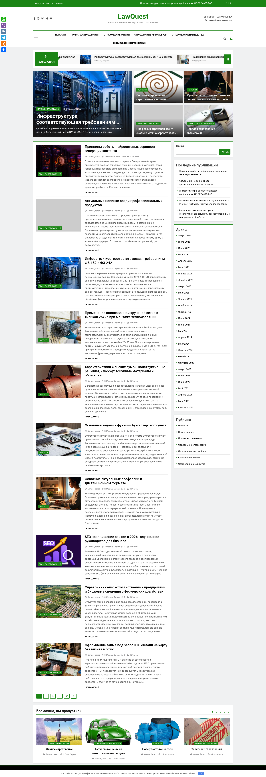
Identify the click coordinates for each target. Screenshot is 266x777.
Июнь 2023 (184, 382)
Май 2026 (183, 254)
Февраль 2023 (185, 407)
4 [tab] (224, 712)
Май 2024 (183, 331)
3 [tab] (220, 712)
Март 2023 (183, 401)
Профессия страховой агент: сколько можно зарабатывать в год (157, 133)
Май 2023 (183, 388)
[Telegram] (4, 37)
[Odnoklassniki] (4, 44)
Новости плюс (186, 432)
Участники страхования (206, 749)
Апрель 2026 (185, 261)
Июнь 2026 (184, 248)
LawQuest (133, 16)
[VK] (4, 31)
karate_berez (93, 156)
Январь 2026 (185, 273)
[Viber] (4, 25)
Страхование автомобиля (150, 34)
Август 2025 (184, 286)
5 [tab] (228, 712)
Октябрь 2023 (185, 356)
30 (67, 696)
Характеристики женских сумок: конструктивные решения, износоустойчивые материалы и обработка (125, 371)
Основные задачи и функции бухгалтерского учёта (125, 425)
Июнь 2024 (184, 324)
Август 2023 (184, 369)
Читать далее (91, 192)
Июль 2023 (184, 375)
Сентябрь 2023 (186, 363)
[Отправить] (4, 50)
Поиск (180, 146)
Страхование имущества (188, 34)
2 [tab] (216, 712)
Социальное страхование (129, 43)
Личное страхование (59, 749)
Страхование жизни (117, 34)
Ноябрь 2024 (185, 305)
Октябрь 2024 (185, 312)
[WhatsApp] (4, 19)
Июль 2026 (184, 241)
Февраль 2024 (185, 350)
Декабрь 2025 (185, 280)
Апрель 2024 (185, 337)
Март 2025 (183, 292)
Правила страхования (85, 34)
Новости (60, 34)
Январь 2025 (185, 299)
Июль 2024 (184, 318)
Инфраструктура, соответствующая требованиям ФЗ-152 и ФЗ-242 (93, 57)
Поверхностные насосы (157, 749)
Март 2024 (183, 343)
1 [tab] (212, 712)
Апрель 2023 (185, 394)
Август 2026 (184, 235)
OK (201, 773)
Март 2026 (183, 267)
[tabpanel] (59, 737)
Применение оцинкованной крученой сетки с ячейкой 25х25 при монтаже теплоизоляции (162, 3)
